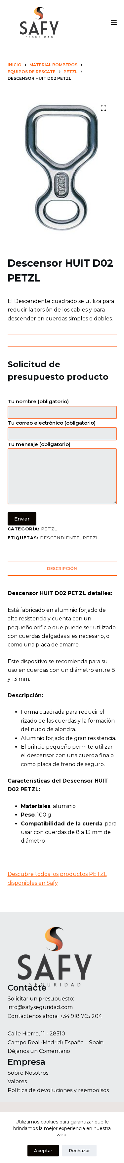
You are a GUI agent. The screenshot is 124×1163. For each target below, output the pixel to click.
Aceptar (43, 1150)
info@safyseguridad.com (40, 1007)
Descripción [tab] (62, 568)
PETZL (49, 528)
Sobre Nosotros (28, 1073)
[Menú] (114, 22)
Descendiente (60, 537)
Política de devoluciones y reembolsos (58, 1090)
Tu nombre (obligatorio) (38, 401)
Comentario (54, 1051)
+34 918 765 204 (81, 1016)
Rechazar (79, 1150)
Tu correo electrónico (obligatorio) (52, 423)
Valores (17, 1081)
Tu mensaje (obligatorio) (39, 444)
